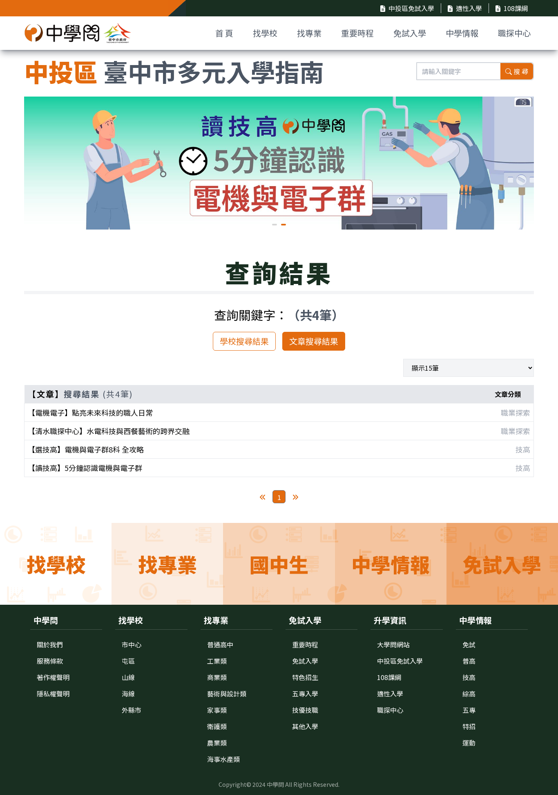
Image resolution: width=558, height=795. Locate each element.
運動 (468, 743)
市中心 (131, 644)
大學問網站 (393, 644)
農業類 (217, 743)
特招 (468, 726)
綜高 (468, 693)
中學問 (275, 784)
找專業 (309, 33)
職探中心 (514, 33)
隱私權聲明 (53, 693)
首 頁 (224, 33)
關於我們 (50, 644)
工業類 (217, 661)
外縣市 (131, 710)
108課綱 (516, 8)
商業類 (217, 677)
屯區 (128, 661)
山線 (128, 677)
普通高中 (220, 644)
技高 (468, 677)
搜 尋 (520, 71)
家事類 (217, 710)
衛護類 (217, 726)
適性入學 (469, 8)
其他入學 (305, 726)
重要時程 (357, 33)
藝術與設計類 (226, 693)
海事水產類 (223, 759)
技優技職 (305, 710)
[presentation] (36, 162)
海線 (128, 693)
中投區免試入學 (411, 8)
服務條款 (50, 661)
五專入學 (305, 693)
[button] (274, 224)
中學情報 (462, 33)
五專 (468, 710)
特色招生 (305, 677)
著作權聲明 (53, 677)
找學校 (265, 33)
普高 (468, 661)
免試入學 (409, 33)
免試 (468, 644)
